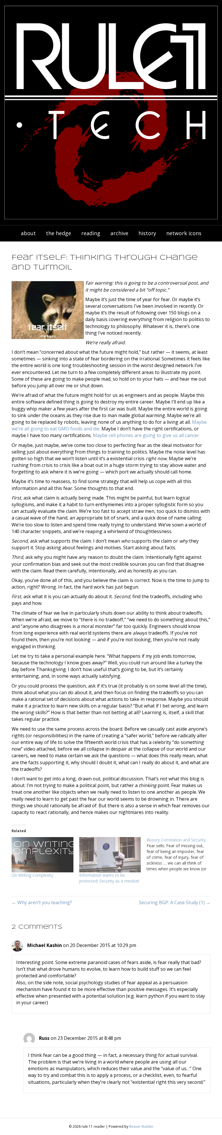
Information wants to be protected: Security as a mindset (109, 878)
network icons (183, 233)
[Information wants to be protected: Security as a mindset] (110, 854)
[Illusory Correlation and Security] (180, 854)
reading (90, 233)
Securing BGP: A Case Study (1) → (174, 902)
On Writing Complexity (32, 875)
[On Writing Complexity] (42, 854)
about (28, 233)
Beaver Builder (141, 1126)
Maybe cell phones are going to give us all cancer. (146, 435)
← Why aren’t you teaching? (42, 902)
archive (119, 233)
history (147, 233)
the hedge (58, 233)
